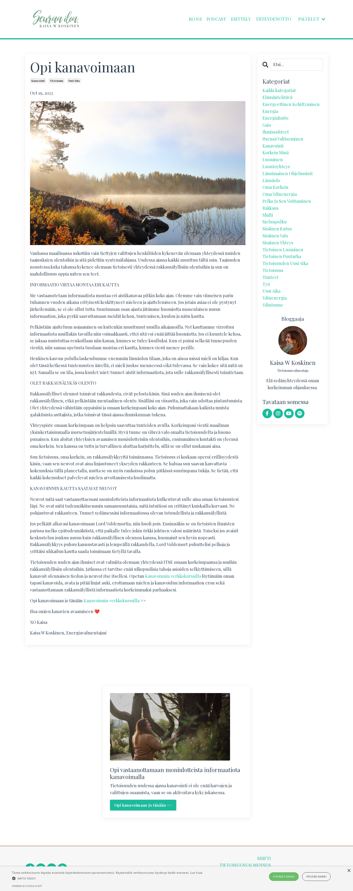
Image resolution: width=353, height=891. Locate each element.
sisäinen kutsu (277, 229)
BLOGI (195, 19)
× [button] (349, 871)
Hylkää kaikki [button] (316, 876)
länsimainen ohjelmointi (287, 173)
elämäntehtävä (277, 97)
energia (270, 111)
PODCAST (216, 19)
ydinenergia (274, 298)
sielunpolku (274, 222)
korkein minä (275, 152)
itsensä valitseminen (282, 139)
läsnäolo (271, 180)
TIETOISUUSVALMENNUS (245, 865)
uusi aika (74, 80)
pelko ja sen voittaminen (286, 201)
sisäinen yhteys (277, 243)
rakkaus (270, 208)
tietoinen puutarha (281, 256)
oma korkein (275, 187)
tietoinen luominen (282, 249)
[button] (107, 878)
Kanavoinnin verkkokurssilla (173, 576)
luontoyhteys (276, 166)
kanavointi (38, 80)
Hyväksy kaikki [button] (284, 876)
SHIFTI (264, 858)
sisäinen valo (275, 236)
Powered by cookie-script (27, 886)
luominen (272, 159)
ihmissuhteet (275, 132)
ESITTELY (241, 19)
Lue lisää (196, 873)
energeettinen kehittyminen (291, 104)
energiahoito (275, 118)
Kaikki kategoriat (279, 90)
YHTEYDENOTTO (273, 19)
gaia (266, 125)
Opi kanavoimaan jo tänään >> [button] (143, 805)
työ (266, 284)
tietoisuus (56, 80)
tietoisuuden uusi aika (285, 263)
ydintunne (272, 305)
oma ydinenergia (279, 194)
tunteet (270, 277)
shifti (267, 215)
